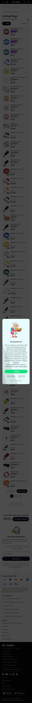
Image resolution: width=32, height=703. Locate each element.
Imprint (12, 380)
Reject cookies (11, 376)
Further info (21, 376)
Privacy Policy (19, 380)
